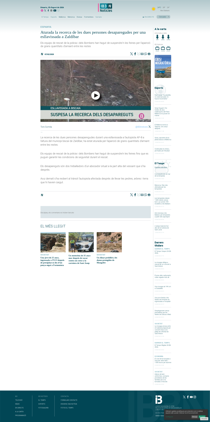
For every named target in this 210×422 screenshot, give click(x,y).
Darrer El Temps (162, 249)
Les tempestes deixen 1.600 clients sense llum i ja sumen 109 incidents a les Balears (162, 201)
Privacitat (204, 418)
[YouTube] (54, 10)
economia (159, 356)
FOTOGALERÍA (43, 408)
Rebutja (194, 417)
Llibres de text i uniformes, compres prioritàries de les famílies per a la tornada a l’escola (162, 378)
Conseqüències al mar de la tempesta (162, 175)
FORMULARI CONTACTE (69, 400)
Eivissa (79, 17)
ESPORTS (41, 404)
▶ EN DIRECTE (148, 17)
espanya (45, 26)
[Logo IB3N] (105, 7)
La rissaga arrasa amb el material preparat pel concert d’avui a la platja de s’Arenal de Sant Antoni (163, 329)
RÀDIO (17, 404)
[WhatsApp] (145, 54)
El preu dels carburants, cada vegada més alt (163, 276)
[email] (142, 54)
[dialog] (186, 414)
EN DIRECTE (19, 408)
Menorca (71, 17)
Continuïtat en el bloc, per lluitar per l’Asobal (162, 150)
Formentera (88, 17)
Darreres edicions (161, 167)
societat (159, 324)
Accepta (202, 417)
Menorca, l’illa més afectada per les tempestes (161, 187)
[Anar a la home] (42, 10)
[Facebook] (48, 10)
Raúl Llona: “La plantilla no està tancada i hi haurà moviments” (163, 97)
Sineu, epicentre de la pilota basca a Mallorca (163, 139)
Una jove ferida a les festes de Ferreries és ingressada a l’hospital (162, 299)
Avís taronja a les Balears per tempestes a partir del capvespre (162, 215)
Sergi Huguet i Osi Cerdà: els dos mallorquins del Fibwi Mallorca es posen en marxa (162, 111)
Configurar (169, 417)
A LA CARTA (19, 412)
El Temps (45, 17)
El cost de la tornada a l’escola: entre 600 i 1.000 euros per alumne (163, 360)
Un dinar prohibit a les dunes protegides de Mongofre (107, 260)
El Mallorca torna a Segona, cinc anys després (161, 126)
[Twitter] (131, 54)
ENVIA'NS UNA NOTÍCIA (69, 404)
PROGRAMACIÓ (20, 415)
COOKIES (158, 415)
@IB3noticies (142, 127)
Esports (54, 17)
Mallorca (62, 17)
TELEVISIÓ (18, 400)
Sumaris (98, 17)
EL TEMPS (42, 400)
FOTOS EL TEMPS (67, 408)
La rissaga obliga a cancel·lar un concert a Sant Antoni (163, 264)
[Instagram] (51, 10)
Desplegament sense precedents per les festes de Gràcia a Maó (163, 312)
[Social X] (45, 10)
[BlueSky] (58, 10)
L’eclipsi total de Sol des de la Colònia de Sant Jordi (162, 228)
